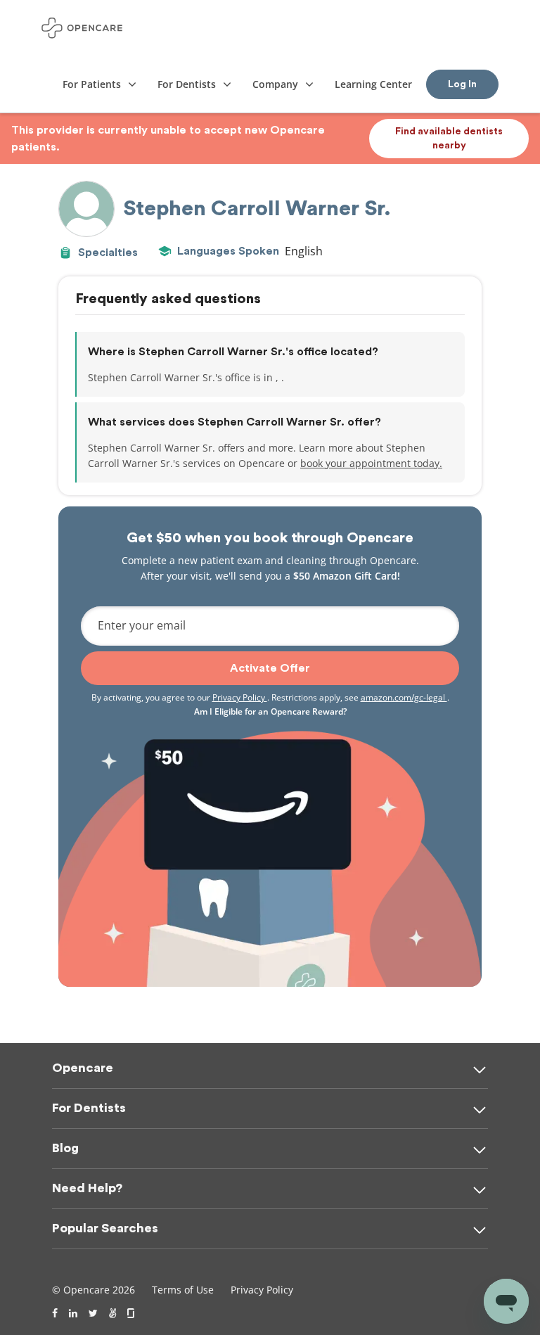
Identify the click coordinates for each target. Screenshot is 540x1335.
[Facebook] (55, 1313)
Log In (462, 84)
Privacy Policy (239, 697)
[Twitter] (93, 1313)
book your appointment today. (371, 463)
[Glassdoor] (131, 1313)
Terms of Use (183, 1289)
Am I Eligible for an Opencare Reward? (270, 711)
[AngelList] (112, 1313)
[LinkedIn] (73, 1313)
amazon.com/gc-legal (404, 697)
